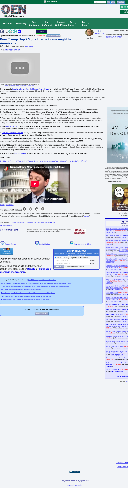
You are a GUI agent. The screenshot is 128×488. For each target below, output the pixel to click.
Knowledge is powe (112, 293)
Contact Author (10, 244)
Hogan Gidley (20, 222)
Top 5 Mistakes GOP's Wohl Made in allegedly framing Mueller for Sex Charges (26, 296)
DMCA (33, 85)
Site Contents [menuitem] (34, 24)
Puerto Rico (29, 222)
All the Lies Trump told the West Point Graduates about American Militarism (25, 299)
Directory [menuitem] (21, 23)
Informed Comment (12, 50)
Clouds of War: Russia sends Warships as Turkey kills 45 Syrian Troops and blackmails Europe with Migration (35, 286)
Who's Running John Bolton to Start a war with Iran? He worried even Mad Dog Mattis (28, 293)
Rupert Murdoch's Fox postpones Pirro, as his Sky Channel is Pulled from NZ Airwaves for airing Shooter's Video (36, 283)
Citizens (13, 222)
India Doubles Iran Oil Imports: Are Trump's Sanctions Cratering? (21, 289)
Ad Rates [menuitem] (71, 24)
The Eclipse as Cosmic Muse (114, 314)
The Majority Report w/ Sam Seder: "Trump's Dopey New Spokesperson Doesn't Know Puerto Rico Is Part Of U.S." (43, 161)
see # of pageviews (114, 269)
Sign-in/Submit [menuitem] (47, 24)
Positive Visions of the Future (115, 346)
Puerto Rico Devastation (41, 222)
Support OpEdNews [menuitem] (60, 24)
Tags (52, 222)
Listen (41, 31)
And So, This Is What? (112, 370)
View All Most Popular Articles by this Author (42, 280)
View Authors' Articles (82, 244)
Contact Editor (44, 244)
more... (86, 216)
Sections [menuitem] (7, 23)
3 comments (29, 46)
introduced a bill (20, 153)
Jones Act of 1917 (12, 126)
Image (6, 85)
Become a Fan (99, 33)
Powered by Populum (74, 485)
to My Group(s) (6, 225)
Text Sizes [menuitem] (84, 24)
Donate (31, 268)
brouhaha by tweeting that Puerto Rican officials (30, 89)
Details (29, 85)
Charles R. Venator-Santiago (12, 133)
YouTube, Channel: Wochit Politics (18, 85)
